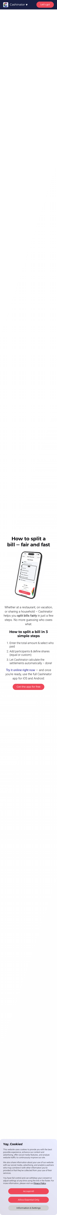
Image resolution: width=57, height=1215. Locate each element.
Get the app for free (28, 686)
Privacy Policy (40, 1183)
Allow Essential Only (28, 1199)
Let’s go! (45, 4)
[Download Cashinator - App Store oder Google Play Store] (28, 575)
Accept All (28, 1191)
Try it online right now (20, 670)
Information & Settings (28, 1208)
